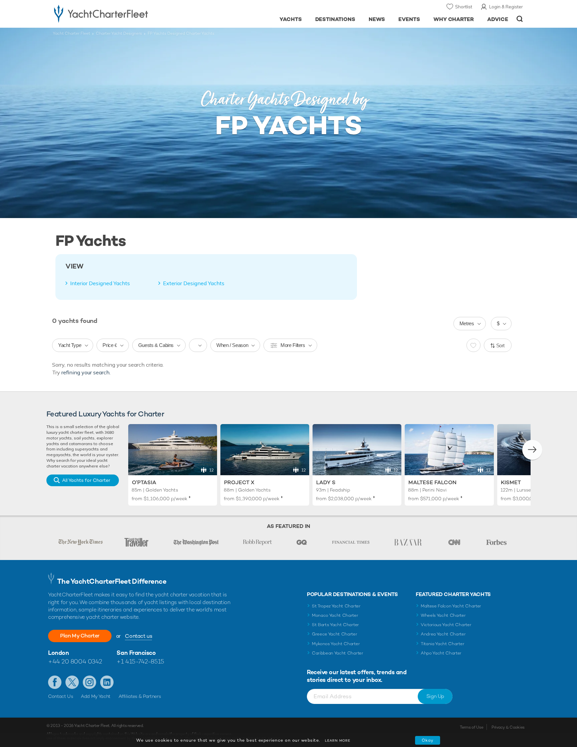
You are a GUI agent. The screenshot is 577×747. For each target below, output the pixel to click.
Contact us (138, 635)
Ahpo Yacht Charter (441, 653)
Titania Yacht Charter (442, 643)
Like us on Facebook (54, 682)
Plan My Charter (80, 635)
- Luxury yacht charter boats (122, 13)
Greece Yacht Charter (334, 634)
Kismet (511, 482)
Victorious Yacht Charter (446, 624)
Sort (500, 345)
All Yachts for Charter (86, 480)
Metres (466, 323)
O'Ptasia (144, 482)
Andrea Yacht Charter (443, 634)
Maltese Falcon (432, 482)
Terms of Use (471, 727)
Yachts (290, 19)
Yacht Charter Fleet (71, 33)
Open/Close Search (520, 19)
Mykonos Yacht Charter (336, 643)
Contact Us (60, 696)
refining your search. (86, 372)
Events (409, 19)
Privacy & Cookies (508, 727)
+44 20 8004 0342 (75, 661)
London (58, 653)
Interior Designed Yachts (100, 283)
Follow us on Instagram (89, 682)
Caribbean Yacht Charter (337, 653)
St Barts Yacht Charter (335, 624)
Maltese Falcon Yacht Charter (451, 606)
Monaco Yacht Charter (335, 615)
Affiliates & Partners (140, 696)
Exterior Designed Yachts (193, 283)
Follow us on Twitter (72, 682)
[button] (532, 450)
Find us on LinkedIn (107, 682)
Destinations (335, 19)
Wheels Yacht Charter (443, 615)
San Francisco (136, 653)
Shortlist (463, 6)
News (377, 19)
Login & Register (506, 6)
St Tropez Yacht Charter (336, 606)
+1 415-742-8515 (140, 661)
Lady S (326, 482)
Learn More (337, 740)
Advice (497, 19)
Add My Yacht (96, 696)
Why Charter (453, 19)
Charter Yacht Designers (119, 33)
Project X (239, 482)
